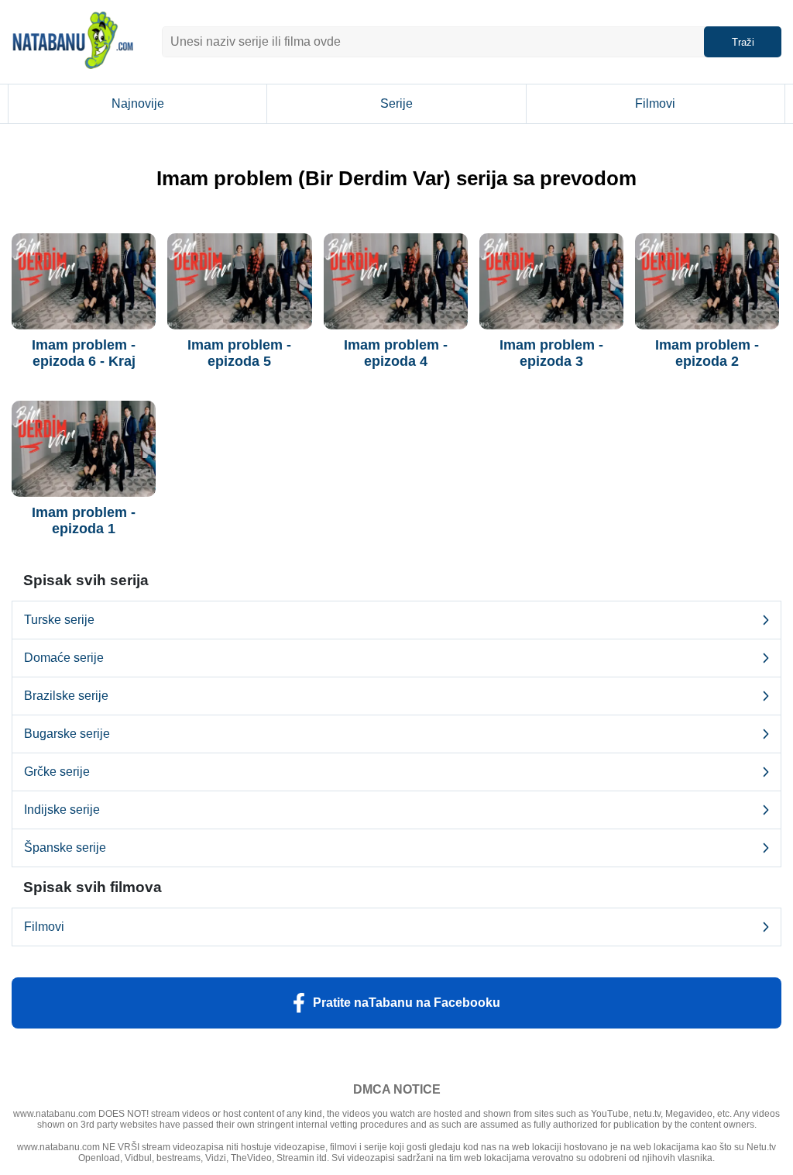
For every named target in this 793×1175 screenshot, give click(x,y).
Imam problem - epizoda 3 (551, 353)
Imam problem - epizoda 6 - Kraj (84, 353)
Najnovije (138, 103)
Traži (743, 42)
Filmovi (655, 103)
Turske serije (59, 619)
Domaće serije (64, 657)
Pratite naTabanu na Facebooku (406, 1002)
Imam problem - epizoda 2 (707, 353)
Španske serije (65, 847)
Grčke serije (57, 771)
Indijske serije (62, 809)
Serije (396, 103)
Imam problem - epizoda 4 (396, 353)
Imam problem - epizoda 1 (84, 520)
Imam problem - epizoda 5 (239, 353)
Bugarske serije (67, 733)
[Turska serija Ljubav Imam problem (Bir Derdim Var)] (84, 281)
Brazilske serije (66, 695)
